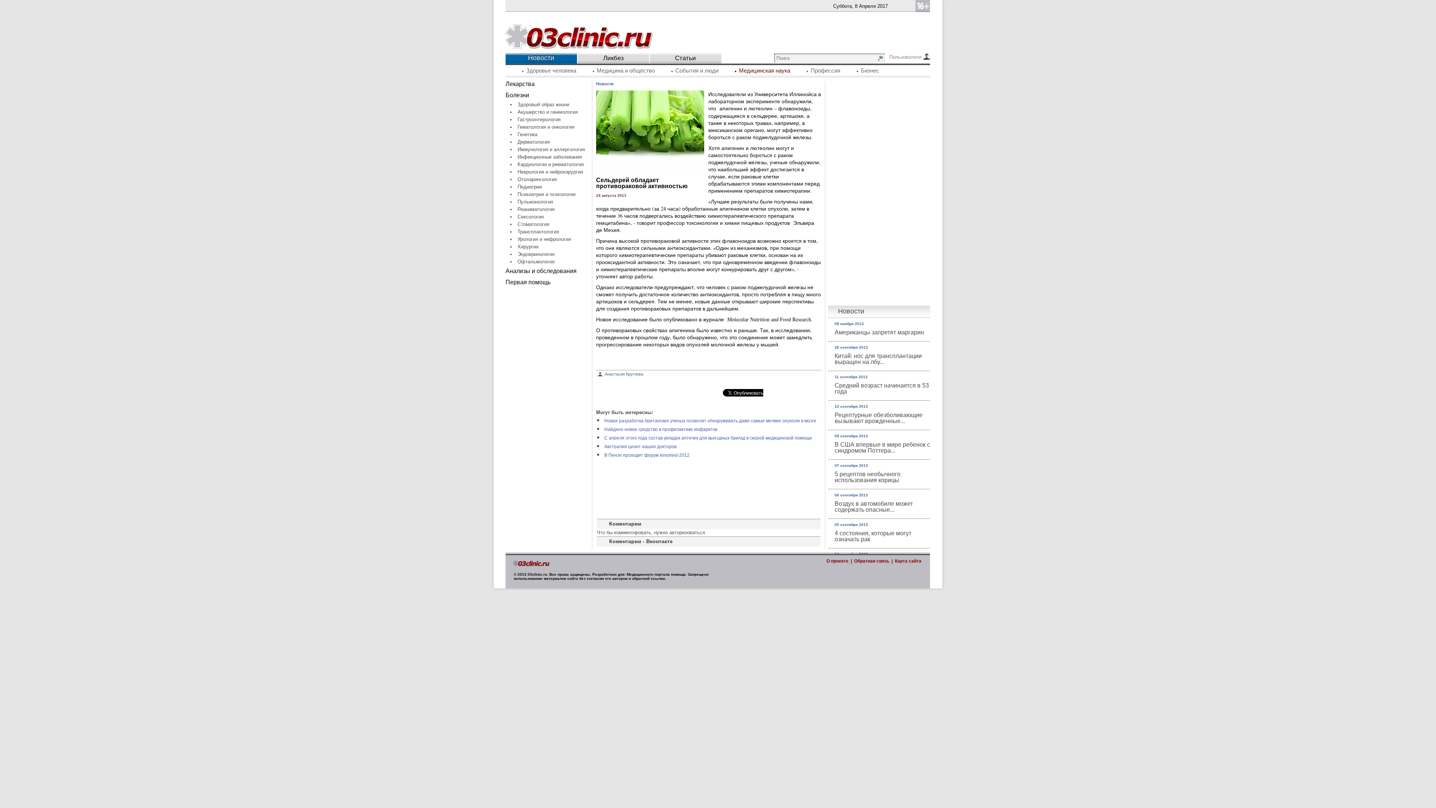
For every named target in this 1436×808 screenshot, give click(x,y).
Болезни (517, 95)
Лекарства (520, 84)
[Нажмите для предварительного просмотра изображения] (650, 169)
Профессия (825, 71)
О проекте (837, 561)
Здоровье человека (551, 71)
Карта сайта (908, 561)
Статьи (685, 58)
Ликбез (613, 58)
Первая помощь (528, 282)
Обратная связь (871, 561)
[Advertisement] (549, 403)
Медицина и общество (626, 71)
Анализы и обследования (541, 271)
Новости (605, 84)
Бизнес (870, 71)
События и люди (696, 71)
